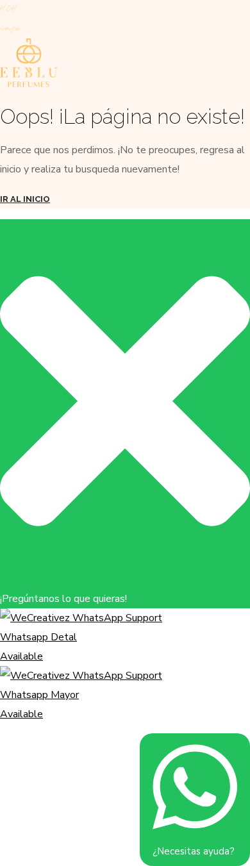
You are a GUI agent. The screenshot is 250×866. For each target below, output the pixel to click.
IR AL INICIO (25, 199)
